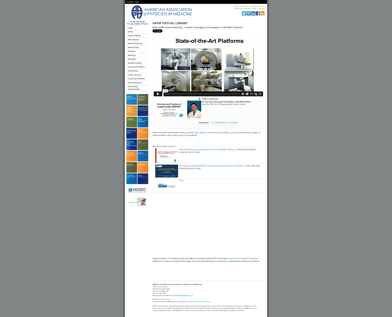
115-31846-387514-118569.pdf (224, 122)
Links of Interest (134, 82)
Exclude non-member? (238, 258)
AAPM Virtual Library (170, 23)
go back (234, 132)
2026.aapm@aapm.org (183, 295)
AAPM (130, 31)
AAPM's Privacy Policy (161, 299)
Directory (245, 6)
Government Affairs (136, 67)
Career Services (257, 6)
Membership (133, 47)
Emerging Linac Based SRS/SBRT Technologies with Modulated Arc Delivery (211, 165)
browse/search (213, 132)
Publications (133, 71)
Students (131, 51)
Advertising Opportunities (134, 88)
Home (236, 6)
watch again (199, 132)
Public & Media (134, 35)
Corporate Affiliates (136, 78)
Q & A (181, 180)
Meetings (132, 55)
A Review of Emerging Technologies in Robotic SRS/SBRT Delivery (206, 149)
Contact (261, 8)
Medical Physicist (135, 43)
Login (137, 2)
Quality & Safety (134, 63)
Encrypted (129, 2)
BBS (254, 8)
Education (132, 59)
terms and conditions (201, 301)
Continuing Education (242, 8)
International (133, 39)
